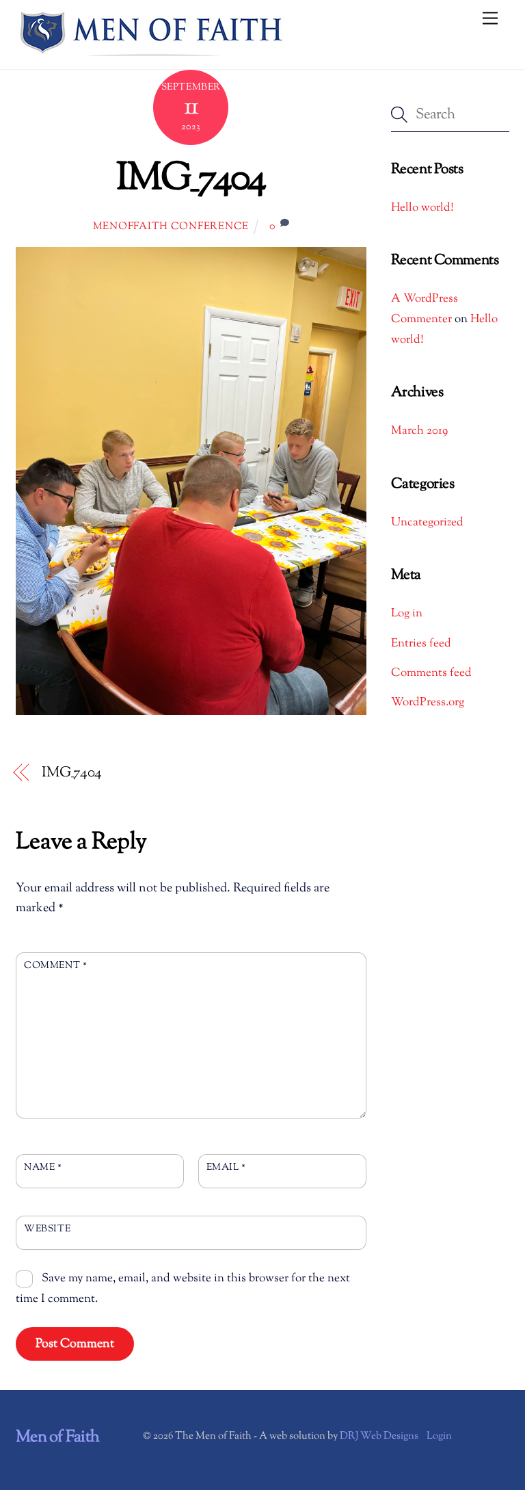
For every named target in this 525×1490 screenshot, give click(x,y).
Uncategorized (427, 522)
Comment (55, 965)
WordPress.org (427, 702)
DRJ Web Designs (379, 1436)
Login (439, 1436)
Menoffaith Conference (171, 227)
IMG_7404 (191, 179)
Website (47, 1229)
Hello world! (422, 208)
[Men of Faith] (152, 52)
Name (43, 1167)
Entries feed (421, 644)
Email (226, 1167)
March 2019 (419, 431)
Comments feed (431, 673)
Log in (406, 613)
